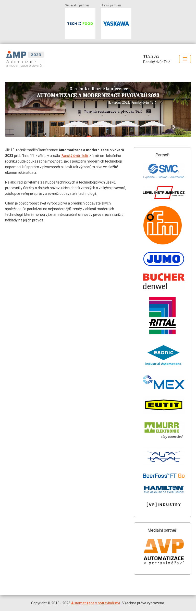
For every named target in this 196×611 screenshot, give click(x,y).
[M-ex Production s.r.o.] (163, 382)
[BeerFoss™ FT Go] (163, 475)
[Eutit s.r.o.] (163, 405)
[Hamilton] (163, 489)
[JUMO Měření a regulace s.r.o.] (163, 258)
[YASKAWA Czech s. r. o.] (116, 23)
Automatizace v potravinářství (95, 603)
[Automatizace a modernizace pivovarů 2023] (31, 59)
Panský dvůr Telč (74, 156)
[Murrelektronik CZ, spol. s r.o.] (163, 430)
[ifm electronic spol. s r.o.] (162, 225)
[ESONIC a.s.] (163, 355)
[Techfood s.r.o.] (80, 23)
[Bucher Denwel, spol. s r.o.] (163, 281)
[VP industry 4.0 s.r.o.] (163, 504)
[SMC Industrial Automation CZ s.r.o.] (163, 171)
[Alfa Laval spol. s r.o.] (163, 456)
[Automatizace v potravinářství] (163, 552)
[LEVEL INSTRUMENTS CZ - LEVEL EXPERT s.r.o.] (163, 192)
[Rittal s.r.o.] (162, 315)
